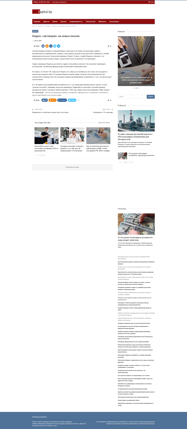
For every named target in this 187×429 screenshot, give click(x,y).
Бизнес (64, 22)
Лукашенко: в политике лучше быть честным (50, 112)
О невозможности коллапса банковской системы (132, 389)
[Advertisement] (115, 11)
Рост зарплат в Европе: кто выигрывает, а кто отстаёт (134, 375)
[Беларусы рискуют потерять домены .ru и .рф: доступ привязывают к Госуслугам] (72, 135)
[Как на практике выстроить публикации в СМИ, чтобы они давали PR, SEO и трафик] (98, 135)
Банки (54, 22)
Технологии (90, 22)
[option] (136, 61)
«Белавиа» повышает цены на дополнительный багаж (134, 323)
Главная (37, 22)
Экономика (114, 22)
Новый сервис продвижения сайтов (128, 400)
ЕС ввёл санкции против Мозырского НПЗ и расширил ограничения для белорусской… (136, 80)
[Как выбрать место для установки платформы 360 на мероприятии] (47, 135)
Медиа (35, 31)
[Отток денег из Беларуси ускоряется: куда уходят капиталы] (122, 155)
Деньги (46, 22)
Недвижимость (76, 22)
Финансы (102, 22)
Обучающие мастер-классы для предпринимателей (133, 397)
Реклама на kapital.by (59, 2)
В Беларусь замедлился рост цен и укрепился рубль (133, 341)
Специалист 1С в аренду (103, 112)
